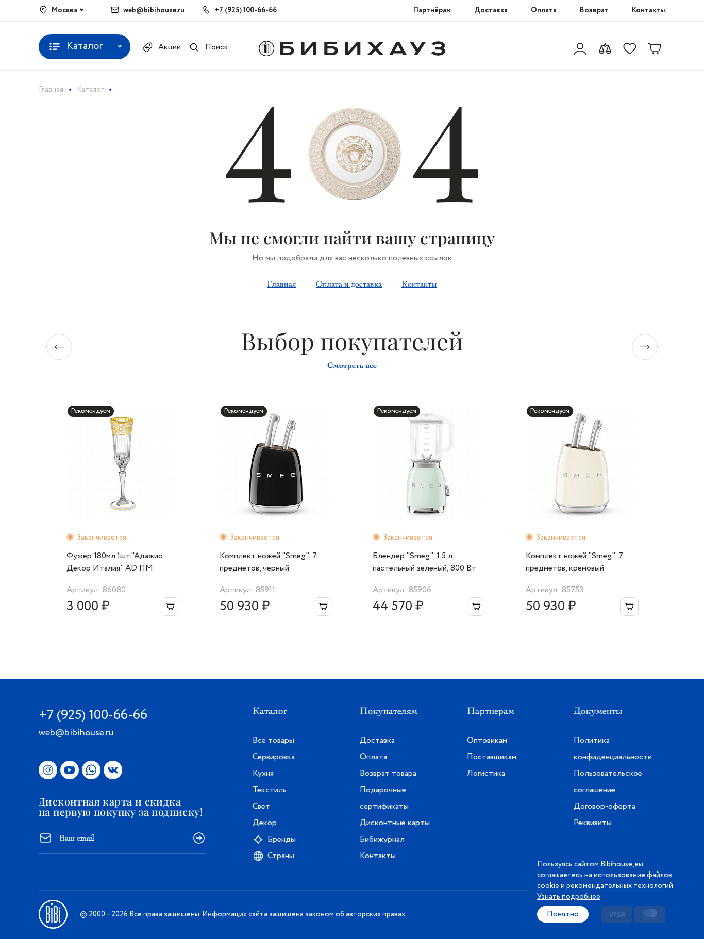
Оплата (544, 10)
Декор (265, 823)
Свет (261, 806)
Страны (280, 856)
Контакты (648, 10)
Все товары (273, 740)
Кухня (263, 773)
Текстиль (270, 790)
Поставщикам (491, 757)
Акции (169, 47)
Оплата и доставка (349, 284)
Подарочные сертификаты (384, 798)
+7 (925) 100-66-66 (245, 10)
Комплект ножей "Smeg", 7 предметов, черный (268, 562)
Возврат (594, 10)
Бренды (281, 839)
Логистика (486, 773)
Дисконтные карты (395, 823)
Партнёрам (432, 10)
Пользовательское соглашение (608, 781)
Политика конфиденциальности (613, 748)
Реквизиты (593, 823)
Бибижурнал (382, 839)
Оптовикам (487, 740)
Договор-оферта (604, 806)
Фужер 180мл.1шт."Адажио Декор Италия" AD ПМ (114, 562)
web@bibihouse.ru (154, 10)
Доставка (491, 10)
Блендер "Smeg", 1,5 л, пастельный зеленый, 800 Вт (424, 562)
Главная (281, 284)
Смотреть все (352, 365)
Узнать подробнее (568, 897)
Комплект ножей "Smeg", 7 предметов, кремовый (574, 562)
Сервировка (274, 757)
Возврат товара (388, 773)
